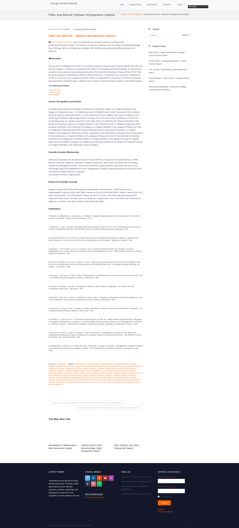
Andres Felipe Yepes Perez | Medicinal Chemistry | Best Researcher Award (108, 408)
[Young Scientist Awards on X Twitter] (87, 478)
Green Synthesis (93, 373)
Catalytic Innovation (134, 366)
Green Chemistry (65, 373)
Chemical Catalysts (56, 371)
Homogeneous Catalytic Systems (114, 373)
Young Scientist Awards (63, 3)
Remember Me (166, 496)
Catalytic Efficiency (117, 366)
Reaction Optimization (69, 379)
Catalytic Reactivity (73, 368)
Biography (138, 14)
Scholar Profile (54, 92)
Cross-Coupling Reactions (112, 371)
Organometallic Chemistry (81, 377)
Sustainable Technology (121, 382)
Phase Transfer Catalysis (103, 377)
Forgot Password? (165, 511)
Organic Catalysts (113, 375)
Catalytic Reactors (89, 368)
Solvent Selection (122, 379)
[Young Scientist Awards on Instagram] (111, 478)
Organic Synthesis (128, 375)
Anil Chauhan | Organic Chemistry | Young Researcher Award (92, 448)
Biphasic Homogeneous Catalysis (107, 364)
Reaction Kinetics (121, 377)
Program (166, 5)
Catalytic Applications (99, 366)
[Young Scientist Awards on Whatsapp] (99, 484)
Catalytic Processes (56, 368)
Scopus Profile (54, 90)
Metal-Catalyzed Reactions (94, 375)
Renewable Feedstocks (88, 379)
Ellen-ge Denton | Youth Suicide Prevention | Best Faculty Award (61, 448)
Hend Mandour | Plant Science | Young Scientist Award (169, 79)
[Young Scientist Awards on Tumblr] (87, 484)
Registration (152, 5)
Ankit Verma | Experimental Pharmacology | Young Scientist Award (167, 53)
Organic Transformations (59, 377)
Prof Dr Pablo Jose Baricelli (62, 42)
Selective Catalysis (106, 379)
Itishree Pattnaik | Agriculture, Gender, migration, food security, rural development (86, 403)
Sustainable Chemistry (101, 382)
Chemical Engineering (74, 371)
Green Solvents (79, 373)
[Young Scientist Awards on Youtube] (105, 478)
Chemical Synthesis (92, 371)
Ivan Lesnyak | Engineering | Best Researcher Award (168, 71)
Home (122, 5)
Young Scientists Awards (86, 29)
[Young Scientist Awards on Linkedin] (93, 478)
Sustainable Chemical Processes (77, 382)
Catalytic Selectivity (105, 368)
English (194, 7)
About (180, 5)
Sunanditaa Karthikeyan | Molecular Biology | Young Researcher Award (168, 88)
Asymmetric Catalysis (84, 364)
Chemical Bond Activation (124, 368)
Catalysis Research (82, 366)
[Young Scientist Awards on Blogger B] (99, 478)
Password (166, 486)
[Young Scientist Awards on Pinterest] (93, 484)
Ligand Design (76, 375)
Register (161, 509)
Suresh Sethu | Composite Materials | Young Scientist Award (167, 62)
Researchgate (54, 94)
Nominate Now (135, 5)
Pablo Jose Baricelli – (82, 35)
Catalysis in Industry (64, 366)
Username (167, 476)
